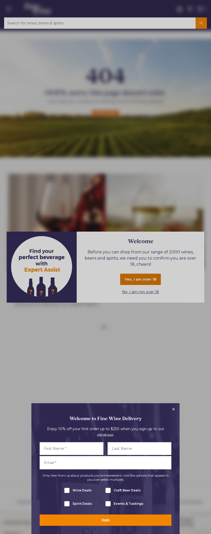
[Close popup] (173, 409)
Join (106, 520)
